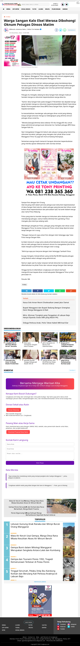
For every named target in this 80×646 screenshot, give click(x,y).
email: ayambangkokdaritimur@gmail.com (31, 641)
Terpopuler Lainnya (40, 581)
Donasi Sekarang (13, 410)
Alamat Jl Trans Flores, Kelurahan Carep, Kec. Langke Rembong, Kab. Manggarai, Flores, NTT (40, 639)
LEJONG (41, 9)
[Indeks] (62, 4)
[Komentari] (71, 290)
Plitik (34, 9)
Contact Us (31, 637)
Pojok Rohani (56, 9)
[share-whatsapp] (64, 30)
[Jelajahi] (78, 2)
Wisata (47, 9)
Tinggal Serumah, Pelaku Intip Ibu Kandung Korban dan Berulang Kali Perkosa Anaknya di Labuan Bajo (34, 573)
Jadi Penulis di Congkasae (49, 637)
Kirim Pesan (40, 463)
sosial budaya (25, 9)
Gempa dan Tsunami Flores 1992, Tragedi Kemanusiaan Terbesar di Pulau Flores (32, 560)
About (25, 637)
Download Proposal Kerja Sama (18, 432)
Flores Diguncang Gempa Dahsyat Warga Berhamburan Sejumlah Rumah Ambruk (33, 514)
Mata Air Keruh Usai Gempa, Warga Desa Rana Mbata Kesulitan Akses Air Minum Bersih (26, 502)
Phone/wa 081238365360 (54, 641)
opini (3, 630)
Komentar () (71, 30)
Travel (17, 627)
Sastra (44, 625)
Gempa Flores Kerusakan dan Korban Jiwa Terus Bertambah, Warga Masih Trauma (26, 508)
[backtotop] (40, 618)
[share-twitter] (60, 30)
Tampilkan (72, 370)
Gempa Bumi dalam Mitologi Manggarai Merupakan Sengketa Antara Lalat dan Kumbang (35, 548)
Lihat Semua (28, 622)
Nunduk (65, 9)
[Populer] (66, 4)
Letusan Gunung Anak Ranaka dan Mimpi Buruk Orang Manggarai (35, 525)
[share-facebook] (56, 30)
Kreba (8, 9)
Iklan (37, 637)
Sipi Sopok (15, 9)
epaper (44, 627)
